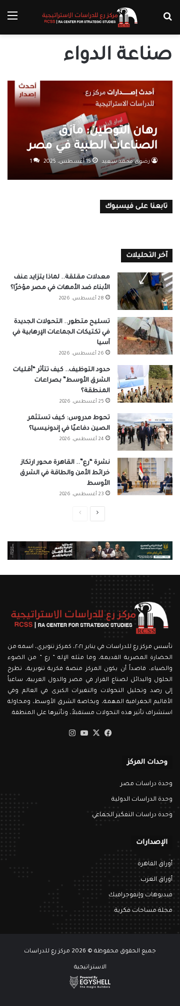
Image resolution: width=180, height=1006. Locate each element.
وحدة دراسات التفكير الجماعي (132, 815)
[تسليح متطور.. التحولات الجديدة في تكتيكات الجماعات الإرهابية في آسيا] (145, 336)
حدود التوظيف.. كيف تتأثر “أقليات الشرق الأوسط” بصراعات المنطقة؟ (61, 381)
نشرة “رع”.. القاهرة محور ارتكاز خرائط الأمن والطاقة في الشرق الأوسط (65, 473)
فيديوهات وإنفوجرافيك (140, 895)
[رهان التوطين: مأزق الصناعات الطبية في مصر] (90, 130)
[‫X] (96, 733)
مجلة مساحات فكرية (143, 910)
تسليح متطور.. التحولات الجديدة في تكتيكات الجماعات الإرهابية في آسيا (61, 332)
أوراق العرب (156, 879)
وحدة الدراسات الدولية (142, 799)
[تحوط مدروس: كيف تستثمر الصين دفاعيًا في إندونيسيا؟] (145, 432)
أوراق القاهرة (155, 864)
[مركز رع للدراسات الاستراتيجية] (90, 17)
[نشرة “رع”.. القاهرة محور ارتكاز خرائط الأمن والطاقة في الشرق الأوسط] (145, 476)
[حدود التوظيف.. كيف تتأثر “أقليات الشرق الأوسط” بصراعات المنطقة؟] (145, 384)
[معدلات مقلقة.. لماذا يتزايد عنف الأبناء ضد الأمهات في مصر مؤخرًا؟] (145, 291)
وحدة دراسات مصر (146, 784)
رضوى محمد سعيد (126, 162)
